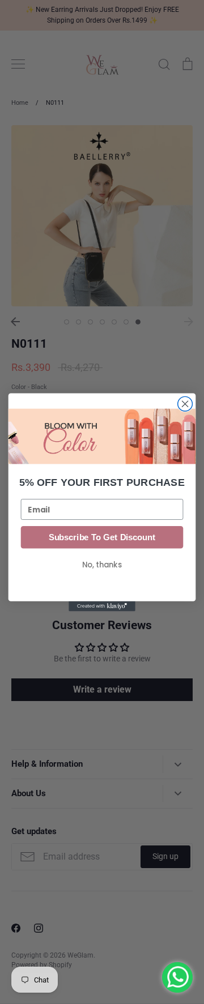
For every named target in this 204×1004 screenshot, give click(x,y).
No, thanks (102, 564)
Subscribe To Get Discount (102, 536)
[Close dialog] (185, 403)
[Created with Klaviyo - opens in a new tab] (102, 606)
